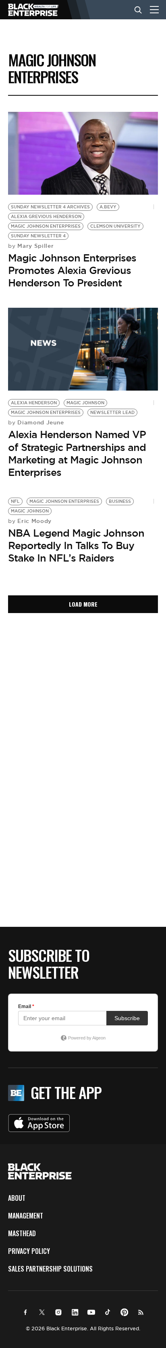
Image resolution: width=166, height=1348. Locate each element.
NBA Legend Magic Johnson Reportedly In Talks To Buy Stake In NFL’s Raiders (76, 545)
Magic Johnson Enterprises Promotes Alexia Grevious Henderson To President (72, 270)
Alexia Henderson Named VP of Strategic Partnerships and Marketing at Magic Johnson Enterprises (77, 453)
